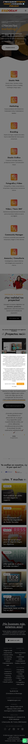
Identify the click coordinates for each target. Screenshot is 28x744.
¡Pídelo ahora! (14, 6)
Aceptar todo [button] (20, 383)
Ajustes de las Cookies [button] (10, 383)
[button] (24, 740)
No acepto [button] (14, 386)
